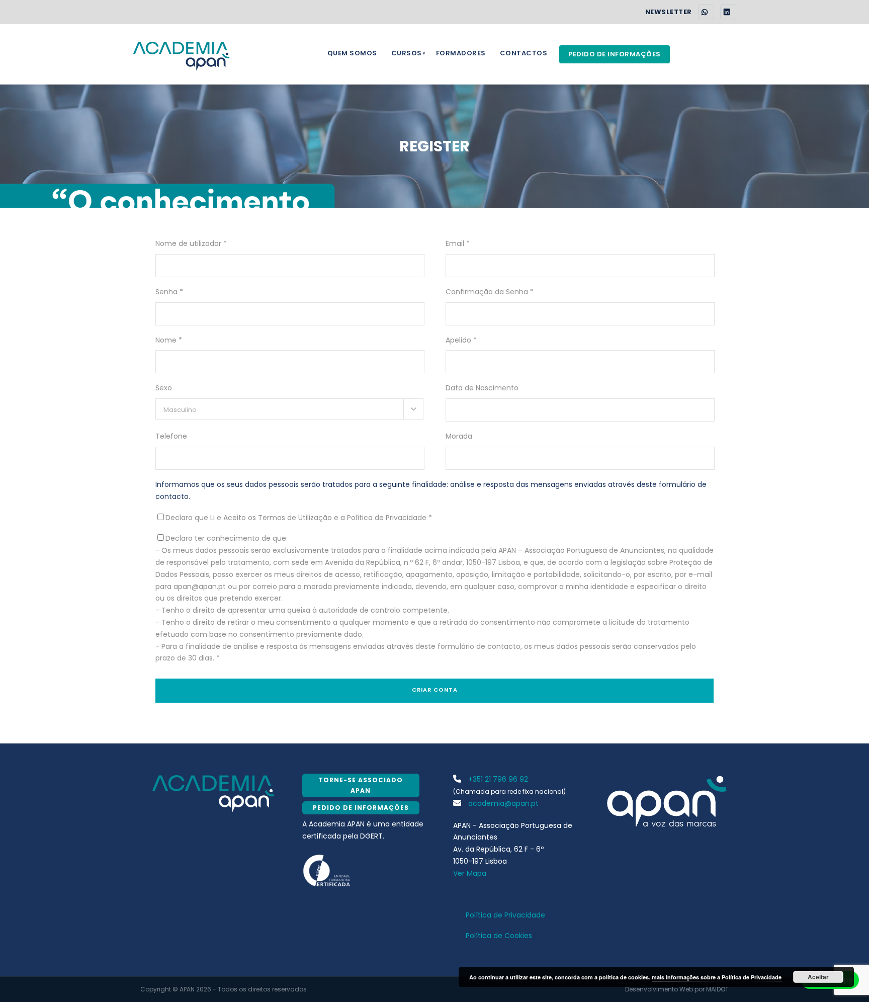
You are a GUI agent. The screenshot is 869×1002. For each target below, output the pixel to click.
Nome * (168, 340)
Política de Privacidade (505, 915)
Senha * (169, 292)
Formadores (461, 53)
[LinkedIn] (728, 12)
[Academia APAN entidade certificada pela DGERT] (327, 870)
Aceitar (818, 976)
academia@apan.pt (502, 803)
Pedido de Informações (614, 54)
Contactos (524, 53)
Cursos (406, 53)
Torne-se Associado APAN (360, 785)
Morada (459, 436)
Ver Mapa (469, 873)
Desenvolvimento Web (659, 989)
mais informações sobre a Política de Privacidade (716, 977)
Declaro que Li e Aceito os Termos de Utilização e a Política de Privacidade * (298, 518)
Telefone (171, 436)
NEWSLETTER (668, 12)
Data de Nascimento (482, 388)
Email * (458, 243)
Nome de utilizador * (191, 243)
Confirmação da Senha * (490, 292)
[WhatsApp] (706, 12)
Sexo (163, 388)
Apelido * (461, 340)
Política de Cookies (499, 936)
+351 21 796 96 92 (497, 779)
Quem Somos (352, 53)
